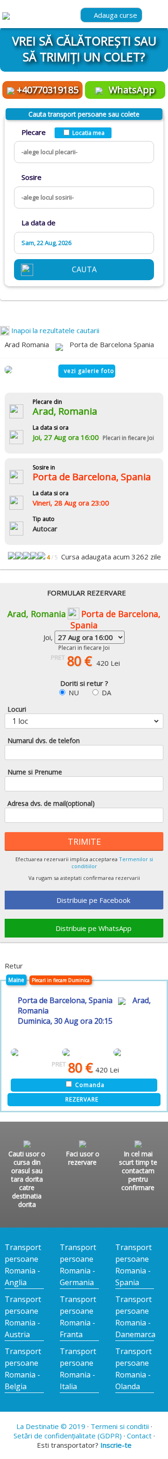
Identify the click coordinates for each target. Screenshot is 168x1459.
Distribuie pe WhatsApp (94, 928)
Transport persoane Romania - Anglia (23, 1265)
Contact (139, 1435)
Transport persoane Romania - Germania (78, 1265)
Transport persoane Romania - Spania (133, 1265)
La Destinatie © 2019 (50, 1426)
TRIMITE (84, 841)
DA (106, 692)
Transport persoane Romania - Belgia (23, 1369)
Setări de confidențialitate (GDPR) (68, 1435)
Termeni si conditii (120, 1426)
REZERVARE (81, 1099)
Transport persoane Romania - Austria (23, 1317)
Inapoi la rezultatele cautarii (54, 330)
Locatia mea (88, 133)
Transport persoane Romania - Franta (78, 1317)
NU (74, 692)
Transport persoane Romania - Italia (78, 1369)
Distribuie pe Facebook (93, 900)
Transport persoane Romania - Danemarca (134, 1317)
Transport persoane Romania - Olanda (133, 1369)
